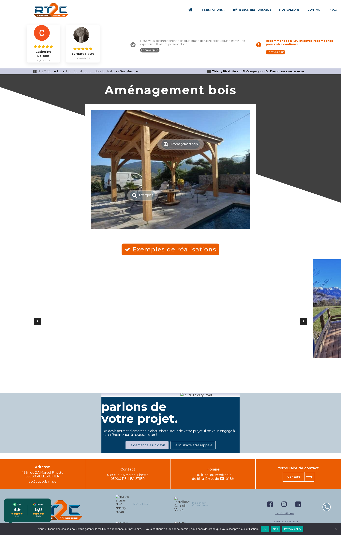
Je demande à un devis (147, 445)
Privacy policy (293, 528)
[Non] (336, 529)
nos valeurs (289, 9)
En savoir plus (149, 49)
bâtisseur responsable (252, 9)
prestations (212, 9)
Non (275, 528)
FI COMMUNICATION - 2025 (284, 521)
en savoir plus (292, 71)
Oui (265, 528)
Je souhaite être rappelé (193, 445)
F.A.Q (333, 9)
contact (314, 9)
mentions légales (284, 513)
